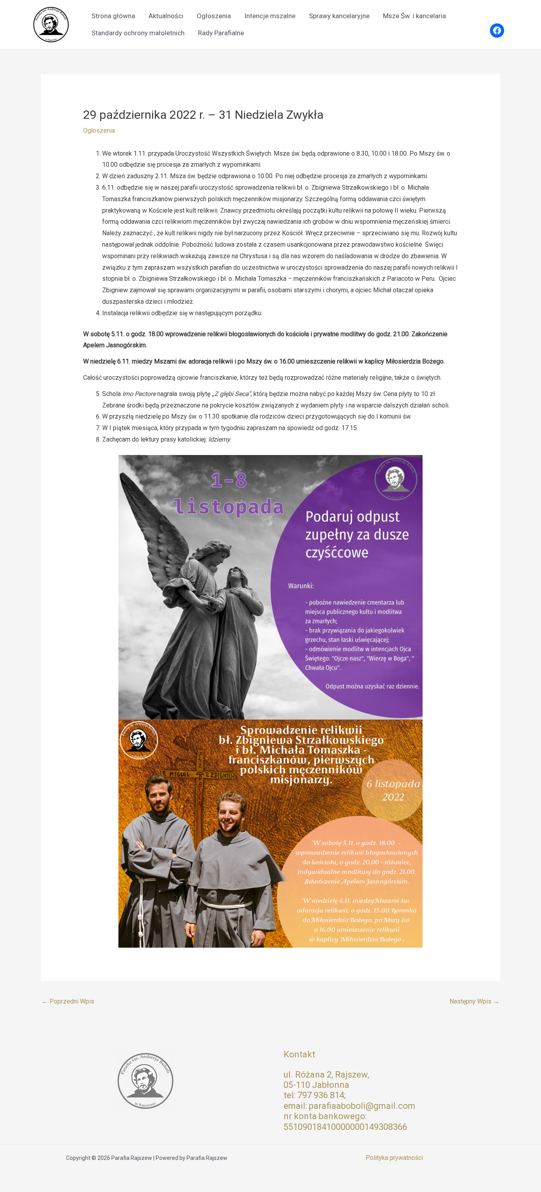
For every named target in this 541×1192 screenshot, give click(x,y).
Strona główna (113, 16)
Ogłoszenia (214, 16)
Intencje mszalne (269, 16)
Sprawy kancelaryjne (339, 16)
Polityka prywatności (394, 1158)
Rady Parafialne (221, 33)
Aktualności (166, 16)
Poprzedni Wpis (68, 1001)
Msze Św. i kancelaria (414, 16)
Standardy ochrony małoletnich (138, 33)
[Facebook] (497, 30)
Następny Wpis (474, 1001)
